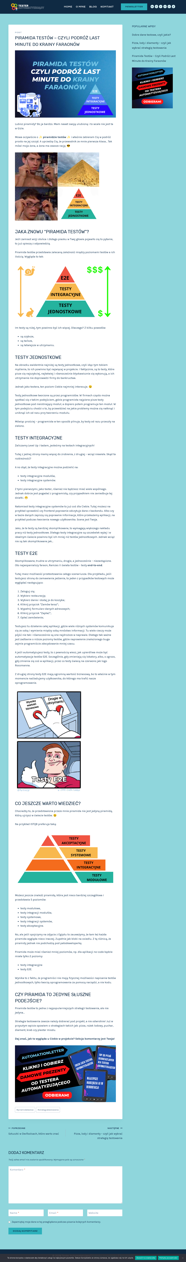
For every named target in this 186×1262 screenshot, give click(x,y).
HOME (68, 6)
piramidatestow (25, 1109)
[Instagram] (156, 6)
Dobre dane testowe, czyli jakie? (151, 34)
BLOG (93, 6)
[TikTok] (173, 6)
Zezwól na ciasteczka (145, 1258)
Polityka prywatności (168, 1258)
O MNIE (81, 6)
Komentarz (17, 1169)
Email (53, 1213)
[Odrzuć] (182, 1258)
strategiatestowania (48, 1109)
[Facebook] (160, 6)
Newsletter (134, 6)
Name (14, 1213)
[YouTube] (165, 6)
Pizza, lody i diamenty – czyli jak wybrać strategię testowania (98, 1133)
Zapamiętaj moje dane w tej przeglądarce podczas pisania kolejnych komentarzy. (56, 1221)
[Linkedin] (152, 6)
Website (93, 1213)
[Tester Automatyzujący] (28, 6)
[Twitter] (169, 6)
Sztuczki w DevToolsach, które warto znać (33, 1131)
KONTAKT (107, 6)
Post (18, 32)
